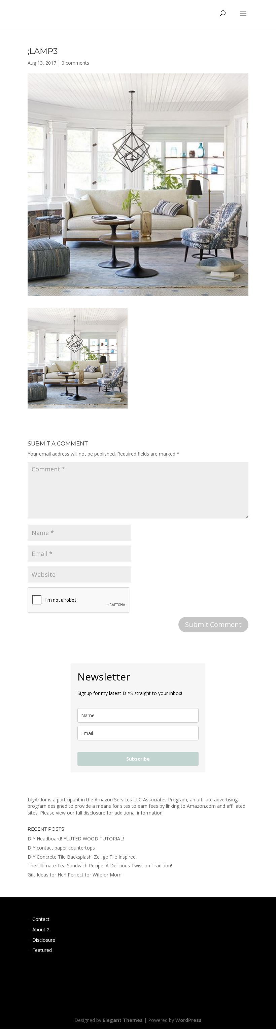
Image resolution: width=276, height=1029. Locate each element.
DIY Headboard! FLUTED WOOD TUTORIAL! (76, 838)
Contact (40, 919)
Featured (42, 950)
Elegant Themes (123, 1020)
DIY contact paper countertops (61, 847)
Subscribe (138, 759)
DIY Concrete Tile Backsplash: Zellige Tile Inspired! (82, 857)
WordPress (188, 1020)
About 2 (40, 929)
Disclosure (43, 940)
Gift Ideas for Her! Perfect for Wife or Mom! (75, 874)
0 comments (75, 63)
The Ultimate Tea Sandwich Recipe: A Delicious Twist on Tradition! (100, 865)
